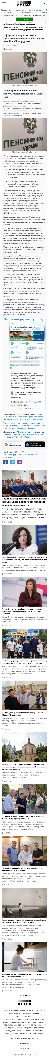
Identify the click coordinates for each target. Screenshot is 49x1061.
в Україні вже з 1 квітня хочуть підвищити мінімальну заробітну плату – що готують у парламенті (23, 416)
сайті (15, 116)
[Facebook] (5, 462)
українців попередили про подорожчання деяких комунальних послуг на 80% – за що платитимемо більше (24, 425)
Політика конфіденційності (24, 1038)
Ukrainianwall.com (28, 1055)
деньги (34, 454)
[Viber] (19, 462)
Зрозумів (24, 19)
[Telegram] (12, 462)
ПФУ (10, 454)
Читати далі (24, 995)
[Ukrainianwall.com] (23, 3)
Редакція (24, 1043)
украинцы (17, 454)
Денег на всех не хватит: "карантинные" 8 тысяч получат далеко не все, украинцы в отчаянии (24, 28)
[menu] (4, 3)
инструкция (8, 457)
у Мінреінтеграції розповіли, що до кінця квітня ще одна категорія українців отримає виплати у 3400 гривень (23, 434)
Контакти (24, 1048)
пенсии (26, 454)
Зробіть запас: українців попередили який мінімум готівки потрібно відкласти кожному (25, 23)
